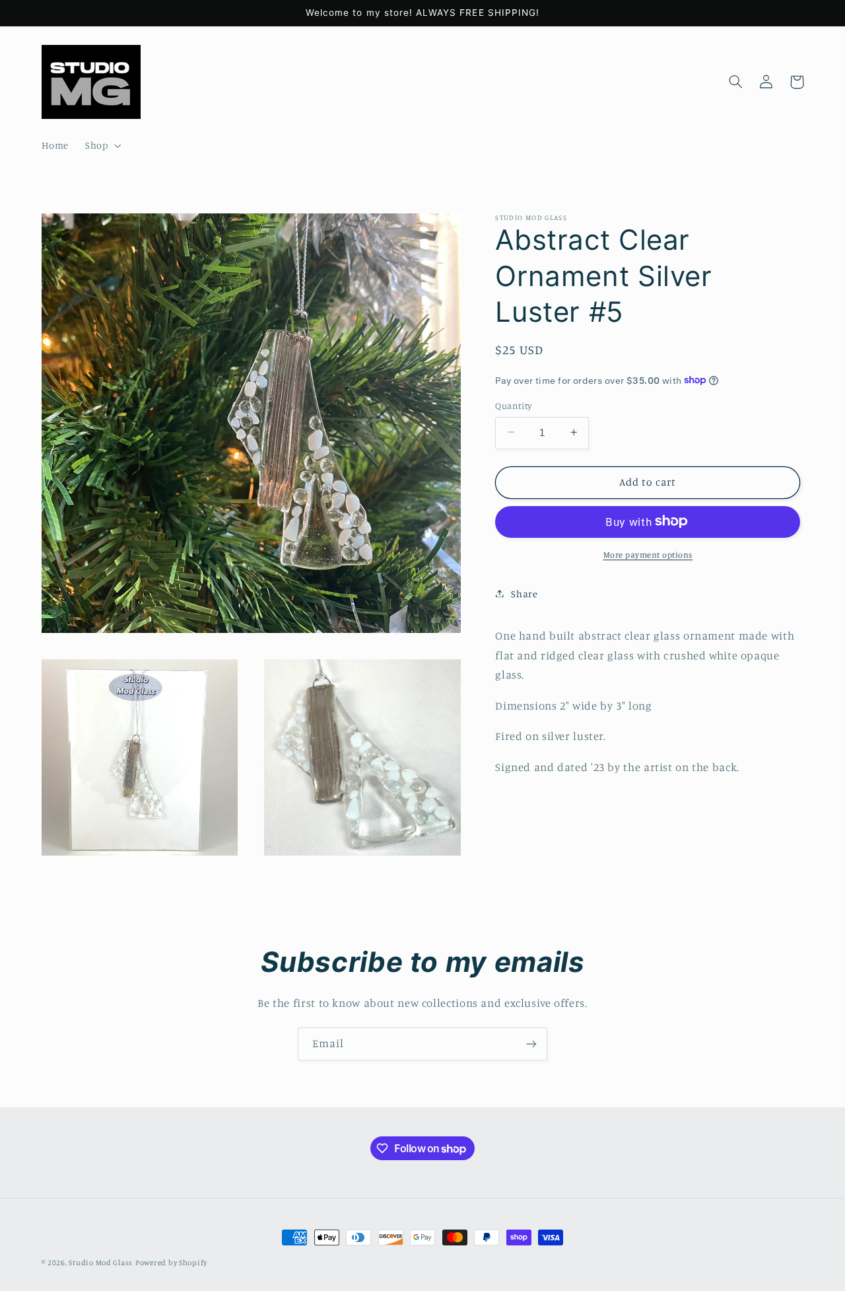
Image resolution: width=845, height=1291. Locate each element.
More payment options (648, 554)
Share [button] (524, 593)
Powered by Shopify (171, 1262)
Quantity (513, 405)
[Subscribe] (531, 1043)
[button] (102, 146)
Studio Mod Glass (101, 1262)
